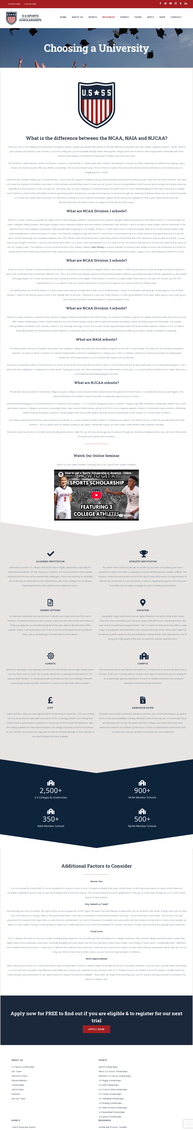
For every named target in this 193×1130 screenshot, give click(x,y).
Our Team (16, 1071)
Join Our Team (18, 1098)
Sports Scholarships (108, 1066)
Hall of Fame (18, 1089)
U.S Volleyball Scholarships (111, 1098)
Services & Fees (19, 1075)
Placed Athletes (19, 1080)
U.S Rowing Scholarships (110, 1103)
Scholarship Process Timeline (113, 1127)
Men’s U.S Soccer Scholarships (113, 1071)
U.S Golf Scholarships (109, 1084)
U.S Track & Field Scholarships (113, 1089)
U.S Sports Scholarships (23, 1066)
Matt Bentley (98, 247)
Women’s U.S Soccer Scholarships (115, 1075)
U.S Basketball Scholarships (112, 1112)
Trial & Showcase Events (24, 1127)
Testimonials (18, 1084)
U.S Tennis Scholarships (110, 1094)
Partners (16, 1094)
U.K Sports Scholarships (110, 1116)
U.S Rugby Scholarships (110, 1080)
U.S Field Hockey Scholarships (113, 1107)
